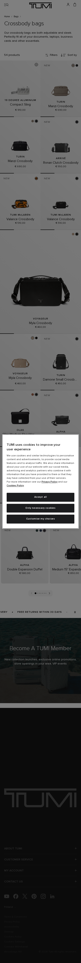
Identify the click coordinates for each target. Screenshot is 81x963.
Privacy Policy (50, 482)
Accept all (40, 497)
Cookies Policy (15, 485)
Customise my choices (40, 519)
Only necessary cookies (40, 508)
